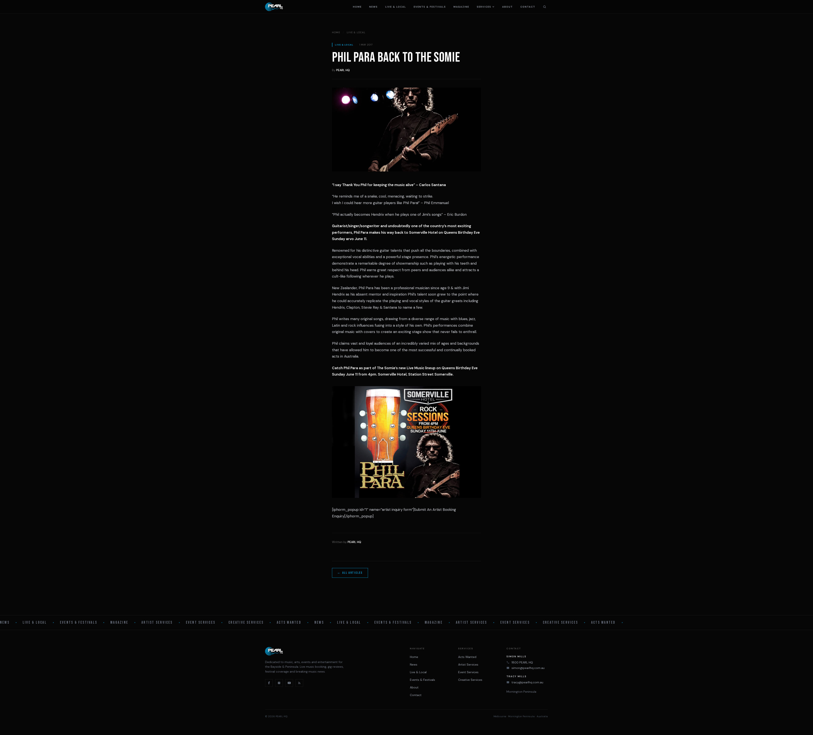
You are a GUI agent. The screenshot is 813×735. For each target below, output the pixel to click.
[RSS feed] (299, 683)
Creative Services (246, 622)
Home (357, 6)
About (507, 6)
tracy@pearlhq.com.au (527, 682)
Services (484, 6)
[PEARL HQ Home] (274, 7)
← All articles (350, 573)
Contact (527, 6)
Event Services (200, 622)
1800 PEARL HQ (522, 662)
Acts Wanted (289, 622)
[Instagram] (279, 683)
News (373, 6)
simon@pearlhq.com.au (528, 668)
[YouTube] (289, 683)
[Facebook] (269, 683)
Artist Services (157, 622)
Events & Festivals (430, 6)
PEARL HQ (343, 70)
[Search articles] (544, 6)
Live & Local (395, 6)
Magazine (461, 6)
